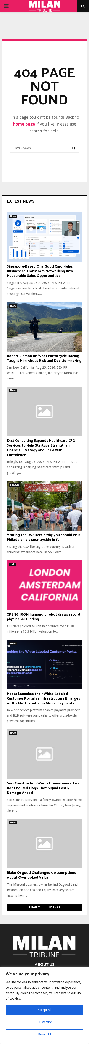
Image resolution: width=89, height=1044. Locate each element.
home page (24, 124)
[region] (44, 1005)
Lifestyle (14, 484)
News (13, 216)
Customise (44, 1022)
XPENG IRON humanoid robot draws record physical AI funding (43, 616)
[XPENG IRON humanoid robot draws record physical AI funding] (44, 585)
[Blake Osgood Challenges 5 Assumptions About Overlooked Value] (44, 843)
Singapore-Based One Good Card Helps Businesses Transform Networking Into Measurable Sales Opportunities (40, 271)
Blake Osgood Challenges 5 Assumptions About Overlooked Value (41, 875)
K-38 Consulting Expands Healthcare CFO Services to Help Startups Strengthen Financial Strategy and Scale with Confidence (41, 448)
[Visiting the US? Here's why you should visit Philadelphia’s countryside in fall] (44, 506)
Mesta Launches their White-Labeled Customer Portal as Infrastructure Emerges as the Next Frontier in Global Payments (43, 698)
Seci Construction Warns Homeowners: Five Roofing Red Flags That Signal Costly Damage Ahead (43, 788)
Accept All (44, 1010)
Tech (12, 564)
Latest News (20, 201)
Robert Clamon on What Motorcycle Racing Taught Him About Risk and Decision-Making (44, 358)
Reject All (44, 1034)
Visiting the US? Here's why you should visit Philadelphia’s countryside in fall (43, 537)
